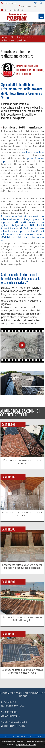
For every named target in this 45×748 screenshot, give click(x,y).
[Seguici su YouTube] (41, 3)
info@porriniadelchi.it (13, 10)
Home (4, 37)
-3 (35, 6)
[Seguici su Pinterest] (35, 3)
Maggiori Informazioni (26, 744)
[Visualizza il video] (22, 361)
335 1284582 (26, 6)
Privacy (21, 725)
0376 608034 (10, 3)
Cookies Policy (7, 725)
